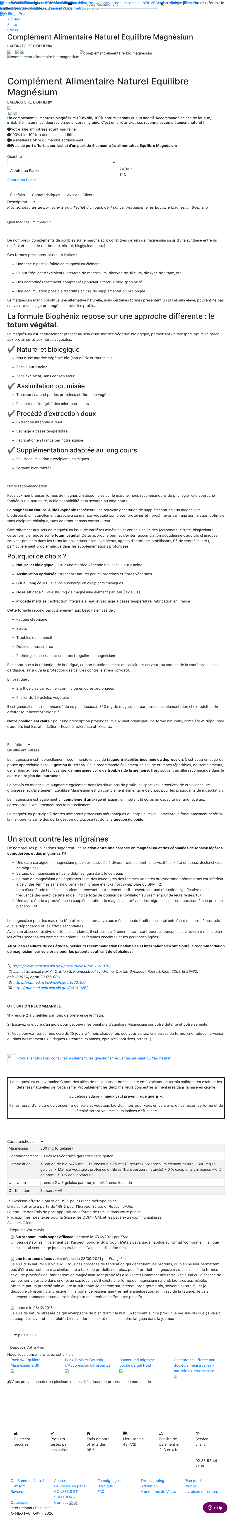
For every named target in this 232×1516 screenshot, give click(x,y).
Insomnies (132, 2)
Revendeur (20, 1491)
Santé (12, 24)
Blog (12, 13)
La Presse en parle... (71, 1486)
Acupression (76, 2)
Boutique (10, 2)
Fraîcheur (27, 2)
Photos (191, 1486)
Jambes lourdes (109, 2)
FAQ (3, 13)
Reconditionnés (13, 8)
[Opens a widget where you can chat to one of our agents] (215, 1508)
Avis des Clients (80, 195)
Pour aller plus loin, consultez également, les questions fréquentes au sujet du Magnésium (94, 1058)
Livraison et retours (201, 1491)
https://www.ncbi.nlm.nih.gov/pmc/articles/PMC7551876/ (62, 966)
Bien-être (44, 2)
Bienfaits (17, 195)
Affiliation (149, 1486)
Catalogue (19, 1502)
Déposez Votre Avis (27, 1229)
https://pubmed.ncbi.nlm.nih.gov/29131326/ (50, 987)
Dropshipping (152, 1480)
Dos (91, 2)
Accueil (13, 19)
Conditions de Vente (158, 1491)
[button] (23, 56)
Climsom (18, 1486)
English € (43, 1508)
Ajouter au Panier (25, 170)
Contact (61, 1502)
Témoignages (109, 1480)
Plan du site (195, 1480)
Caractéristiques (46, 195)
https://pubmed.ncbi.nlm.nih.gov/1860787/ (50, 982)
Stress (12, 30)
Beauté (59, 2)
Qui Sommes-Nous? (27, 1480)
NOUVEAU (152, 2)
